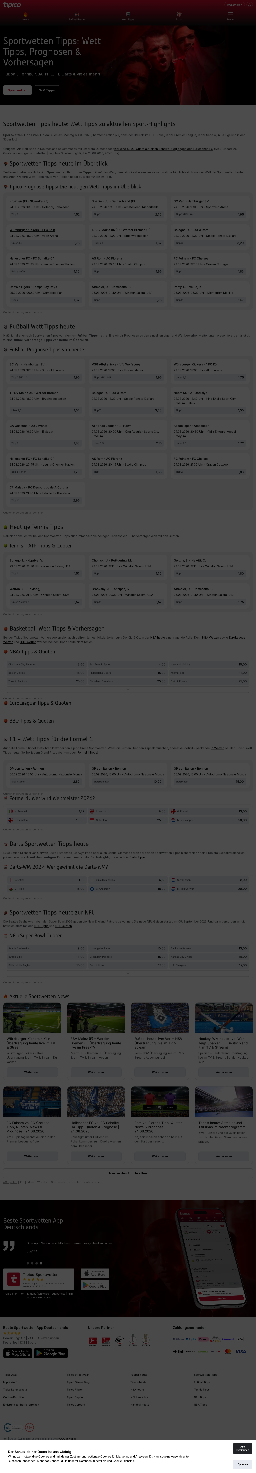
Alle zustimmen (242, 1448)
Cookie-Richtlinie (124, 1461)
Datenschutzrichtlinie (92, 1461)
